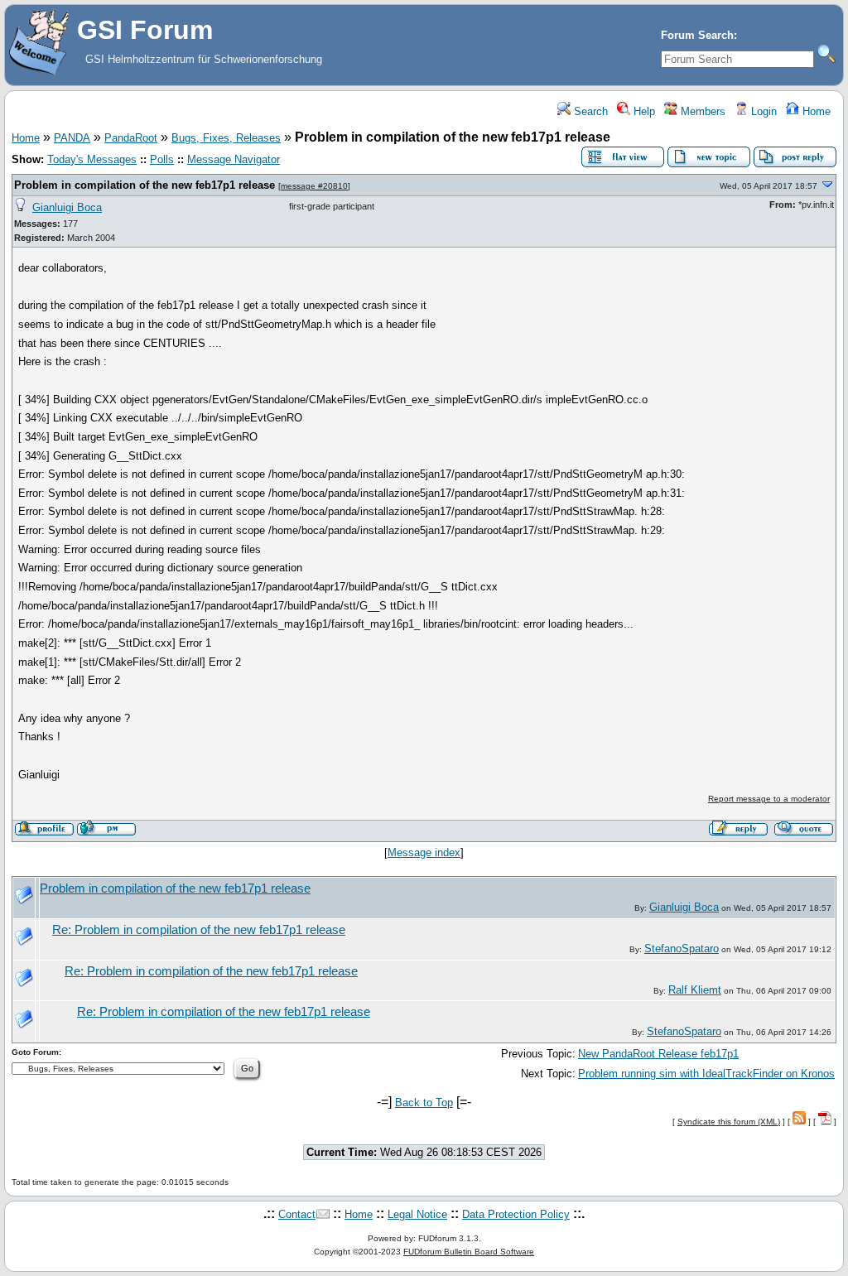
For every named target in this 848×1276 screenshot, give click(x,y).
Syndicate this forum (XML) (728, 1121)
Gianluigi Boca (67, 207)
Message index (424, 852)
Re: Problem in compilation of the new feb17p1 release (198, 930)
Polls (162, 159)
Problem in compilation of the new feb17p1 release (144, 185)
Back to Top (424, 1102)
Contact (297, 1214)
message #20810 (314, 185)
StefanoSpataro (681, 948)
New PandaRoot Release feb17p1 (658, 1053)
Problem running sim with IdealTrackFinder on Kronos (706, 1073)
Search (589, 111)
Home (815, 111)
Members (701, 111)
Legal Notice (417, 1214)
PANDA (72, 138)
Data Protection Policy (516, 1214)
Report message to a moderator (769, 798)
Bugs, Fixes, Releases (226, 138)
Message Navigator (233, 159)
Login (762, 111)
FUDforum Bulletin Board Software (468, 1251)
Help (642, 111)
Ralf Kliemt (694, 990)
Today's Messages (92, 159)
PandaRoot (130, 138)
